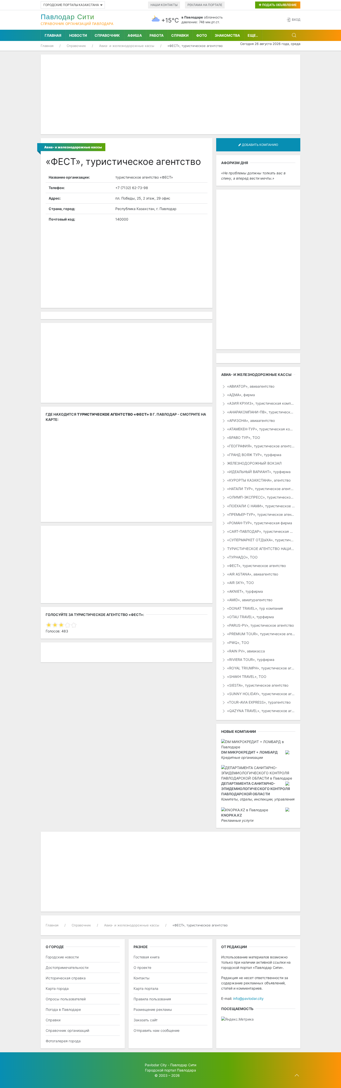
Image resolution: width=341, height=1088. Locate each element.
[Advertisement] (170, 94)
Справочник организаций (67, 1030)
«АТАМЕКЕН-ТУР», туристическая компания (260, 429)
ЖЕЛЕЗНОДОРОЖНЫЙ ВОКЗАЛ (254, 463)
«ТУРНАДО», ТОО (242, 557)
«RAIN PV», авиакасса (245, 651)
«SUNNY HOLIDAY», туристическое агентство (260, 694)
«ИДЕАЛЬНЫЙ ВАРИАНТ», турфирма (258, 472)
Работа (157, 35)
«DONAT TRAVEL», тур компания (254, 608)
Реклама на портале (204, 5)
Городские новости (62, 957)
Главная (53, 35)
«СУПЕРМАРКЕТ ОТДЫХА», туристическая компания (260, 540)
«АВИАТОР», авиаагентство (250, 386)
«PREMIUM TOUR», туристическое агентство (260, 634)
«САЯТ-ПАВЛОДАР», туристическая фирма (260, 531)
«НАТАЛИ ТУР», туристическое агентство (260, 489)
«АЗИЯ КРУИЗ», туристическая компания (260, 403)
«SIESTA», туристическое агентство (257, 685)
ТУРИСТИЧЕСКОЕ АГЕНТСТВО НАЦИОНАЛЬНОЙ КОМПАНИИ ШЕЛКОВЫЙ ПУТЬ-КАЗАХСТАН (260, 548)
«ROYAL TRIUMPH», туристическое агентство (260, 668)
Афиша (135, 35)
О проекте (142, 967)
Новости (78, 35)
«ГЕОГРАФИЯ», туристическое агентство (260, 446)
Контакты (142, 978)
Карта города (57, 988)
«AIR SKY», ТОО (240, 582)
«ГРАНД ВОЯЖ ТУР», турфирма (253, 455)
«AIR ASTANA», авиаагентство (252, 574)
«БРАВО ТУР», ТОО (243, 437)
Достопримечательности (67, 967)
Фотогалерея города (63, 1041)
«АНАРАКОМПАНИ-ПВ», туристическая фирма (260, 412)
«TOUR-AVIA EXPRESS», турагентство (258, 702)
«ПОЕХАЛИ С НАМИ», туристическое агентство (260, 506)
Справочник (107, 35)
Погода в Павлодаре (63, 1009)
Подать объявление (279, 5)
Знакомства (227, 35)
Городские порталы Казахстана (71, 5)
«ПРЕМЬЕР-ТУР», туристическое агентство (260, 514)
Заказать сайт (146, 1020)
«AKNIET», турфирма (244, 591)
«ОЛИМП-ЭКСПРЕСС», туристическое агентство (260, 497)
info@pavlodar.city (248, 998)
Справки (179, 35)
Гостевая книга (147, 957)
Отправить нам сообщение (156, 1030)
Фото (201, 35)
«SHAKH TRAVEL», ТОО (246, 676)
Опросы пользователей (66, 999)
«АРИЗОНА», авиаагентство (250, 420)
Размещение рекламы (153, 1009)
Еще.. (253, 35)
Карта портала (146, 988)
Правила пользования (152, 999)
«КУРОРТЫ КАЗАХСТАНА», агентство (258, 480)
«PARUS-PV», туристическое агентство (260, 625)
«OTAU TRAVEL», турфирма (250, 617)
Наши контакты (164, 5)
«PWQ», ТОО (237, 642)
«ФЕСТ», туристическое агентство (256, 565)
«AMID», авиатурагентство (249, 600)
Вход (296, 19)
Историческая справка (66, 978)
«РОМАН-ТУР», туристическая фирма (259, 523)
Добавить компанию (259, 145)
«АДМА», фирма (240, 395)
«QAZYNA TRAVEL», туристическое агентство (260, 711)
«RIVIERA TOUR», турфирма (250, 659)
